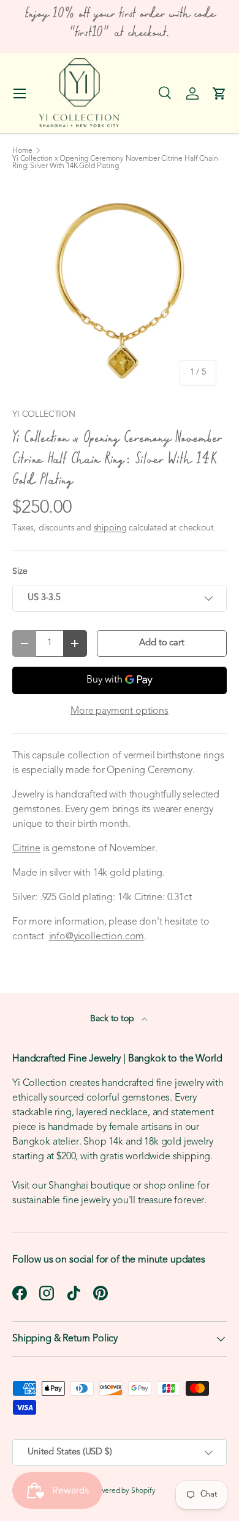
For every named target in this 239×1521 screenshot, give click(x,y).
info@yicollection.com (97, 937)
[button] (219, 93)
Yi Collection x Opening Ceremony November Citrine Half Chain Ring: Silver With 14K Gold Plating (115, 162)
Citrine (26, 849)
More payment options (119, 711)
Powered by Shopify (124, 1491)
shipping (110, 528)
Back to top (113, 1019)
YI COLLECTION (43, 414)
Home (22, 151)
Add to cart (161, 643)
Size (19, 571)
